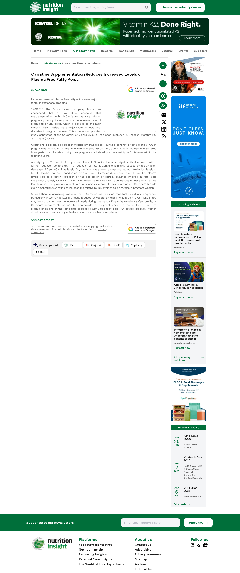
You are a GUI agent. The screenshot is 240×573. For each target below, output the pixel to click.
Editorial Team (145, 569)
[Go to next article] (163, 105)
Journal (167, 51)
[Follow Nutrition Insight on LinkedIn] (192, 546)
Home (37, 51)
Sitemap (141, 559)
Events (183, 51)
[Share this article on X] (163, 122)
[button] (72, 245)
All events (180, 503)
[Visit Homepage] (46, 13)
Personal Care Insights (95, 559)
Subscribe (196, 522)
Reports (106, 51)
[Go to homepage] (52, 549)
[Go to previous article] (163, 96)
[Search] (146, 8)
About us (143, 540)
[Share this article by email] (163, 115)
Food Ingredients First (95, 544)
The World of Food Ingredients (101, 564)
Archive (140, 564)
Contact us (143, 544)
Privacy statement (148, 554)
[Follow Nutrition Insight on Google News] (205, 546)
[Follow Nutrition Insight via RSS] (199, 546)
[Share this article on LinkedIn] (163, 129)
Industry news (57, 51)
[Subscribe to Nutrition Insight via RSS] (163, 137)
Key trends (126, 51)
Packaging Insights (93, 554)
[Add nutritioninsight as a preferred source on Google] (141, 89)
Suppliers (200, 51)
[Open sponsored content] (120, 43)
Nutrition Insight (91, 549)
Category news (84, 51)
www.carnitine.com (42, 219)
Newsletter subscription (179, 7)
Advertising (143, 549)
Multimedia (148, 51)
